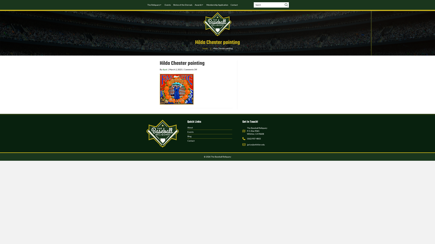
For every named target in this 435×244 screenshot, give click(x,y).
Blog (189, 136)
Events (190, 132)
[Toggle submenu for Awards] (202, 5)
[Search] (286, 5)
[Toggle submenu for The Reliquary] (160, 5)
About (190, 127)
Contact (191, 141)
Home (205, 48)
